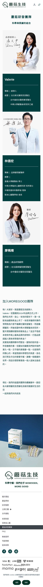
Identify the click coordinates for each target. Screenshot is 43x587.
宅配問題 (5, 541)
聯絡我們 (5, 537)
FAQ (3, 531)
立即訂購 (5, 509)
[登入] (34, 5)
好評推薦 (5, 505)
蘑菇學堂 (5, 501)
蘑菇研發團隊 (7, 527)
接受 (16, 582)
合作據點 (5, 513)
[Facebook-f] (4, 551)
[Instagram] (10, 551)
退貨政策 (5, 545)
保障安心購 (6, 523)
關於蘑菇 (5, 497)
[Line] (16, 551)
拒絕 (26, 582)
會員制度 (5, 519)
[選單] (39, 5)
